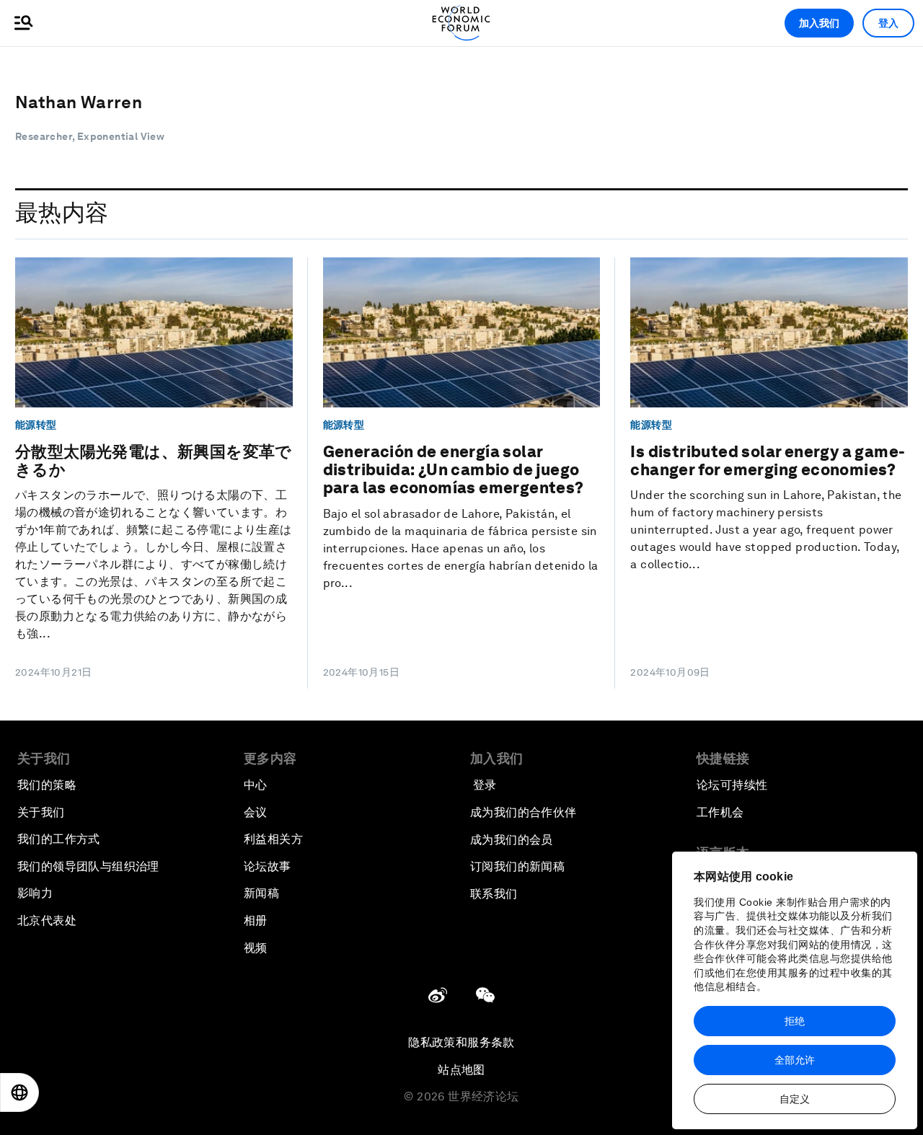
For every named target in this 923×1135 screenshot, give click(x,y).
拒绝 (795, 1021)
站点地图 (461, 1070)
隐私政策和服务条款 (461, 1042)
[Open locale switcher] (19, 1092)
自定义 (795, 1099)
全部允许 (794, 1060)
